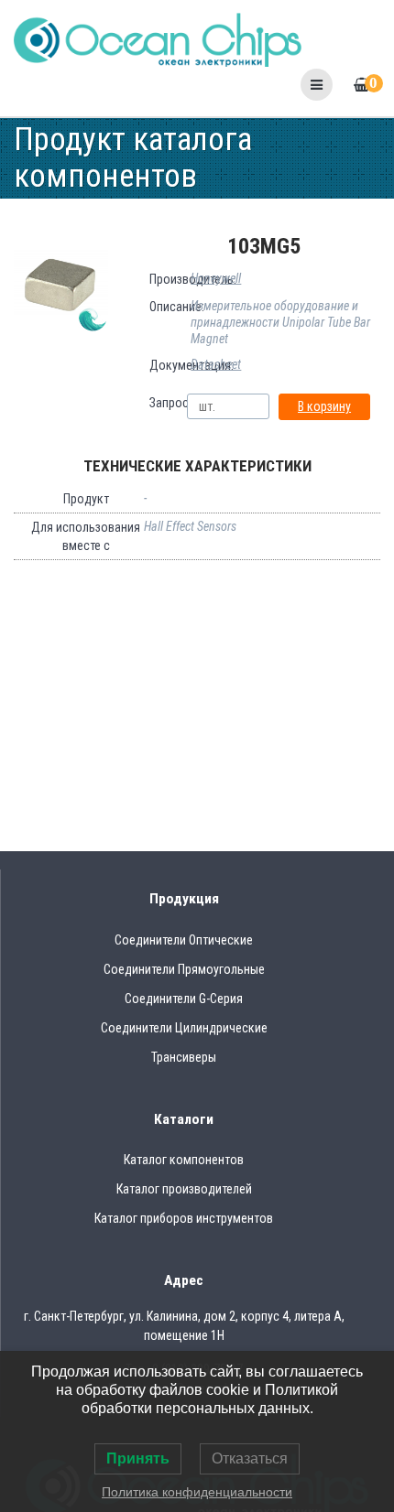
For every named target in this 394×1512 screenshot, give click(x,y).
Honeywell (216, 278)
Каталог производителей (184, 1189)
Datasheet (216, 364)
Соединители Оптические (184, 940)
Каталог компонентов (184, 1159)
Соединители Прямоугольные (184, 969)
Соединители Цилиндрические (184, 1028)
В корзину (324, 406)
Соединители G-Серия (184, 998)
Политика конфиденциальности (197, 1492)
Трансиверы (183, 1057)
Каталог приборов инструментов (183, 1218)
